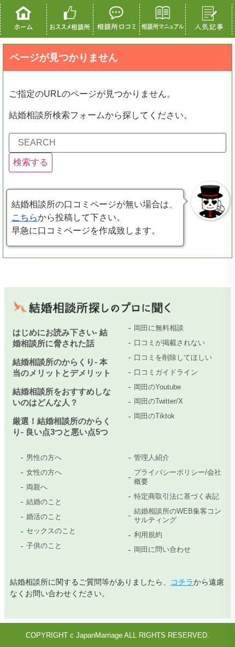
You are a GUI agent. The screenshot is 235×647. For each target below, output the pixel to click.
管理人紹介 (151, 457)
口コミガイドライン (166, 372)
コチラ (182, 582)
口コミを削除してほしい (173, 357)
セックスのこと (51, 531)
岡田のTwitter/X (158, 401)
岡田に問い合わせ (162, 549)
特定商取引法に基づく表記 (176, 496)
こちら (24, 217)
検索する (30, 162)
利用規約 (148, 535)
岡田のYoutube (157, 387)
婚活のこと (44, 516)
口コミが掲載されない (169, 343)
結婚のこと (44, 502)
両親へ (37, 487)
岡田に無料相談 (159, 328)
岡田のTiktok (154, 416)
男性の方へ (44, 457)
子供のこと (44, 545)
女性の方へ (44, 472)
